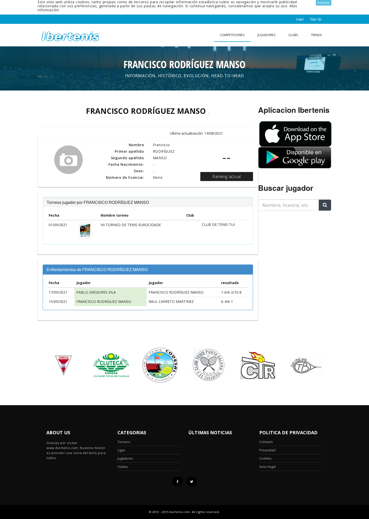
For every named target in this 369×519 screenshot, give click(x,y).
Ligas (121, 450)
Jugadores (267, 35)
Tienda (316, 35)
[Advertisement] (289, 246)
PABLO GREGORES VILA (96, 292)
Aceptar (323, 3)
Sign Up (315, 19)
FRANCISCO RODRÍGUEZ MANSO (176, 292)
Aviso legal (267, 466)
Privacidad (267, 450)
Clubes (122, 466)
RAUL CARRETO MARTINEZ (171, 301)
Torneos (123, 442)
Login (300, 19)
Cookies (265, 458)
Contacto (266, 442)
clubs (293, 35)
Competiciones (232, 35)
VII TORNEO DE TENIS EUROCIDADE (131, 224)
